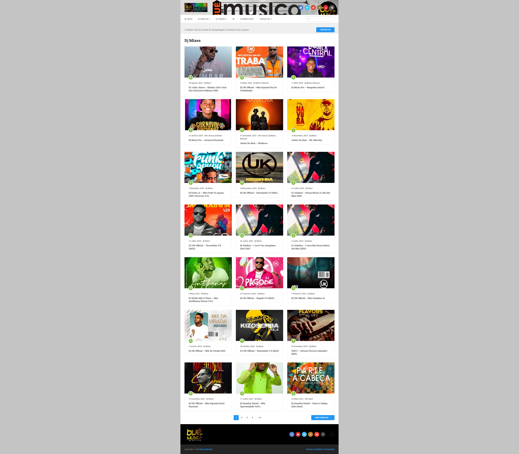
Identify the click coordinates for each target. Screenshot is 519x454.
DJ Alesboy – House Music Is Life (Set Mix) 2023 (310, 194)
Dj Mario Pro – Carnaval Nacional (206, 140)
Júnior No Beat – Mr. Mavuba (306, 140)
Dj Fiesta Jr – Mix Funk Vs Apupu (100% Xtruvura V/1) (206, 194)
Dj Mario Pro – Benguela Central (307, 87)
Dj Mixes (207, 83)
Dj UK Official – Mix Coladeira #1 (308, 298)
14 (260, 417)
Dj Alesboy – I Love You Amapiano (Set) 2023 (258, 247)
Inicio (189, 19)
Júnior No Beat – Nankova (253, 143)
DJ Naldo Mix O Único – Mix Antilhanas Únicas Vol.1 (203, 299)
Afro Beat (309, 399)
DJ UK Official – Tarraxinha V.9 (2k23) (205, 247)
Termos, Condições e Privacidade (320, 449)
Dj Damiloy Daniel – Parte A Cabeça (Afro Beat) (309, 405)
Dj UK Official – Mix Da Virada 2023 (207, 350)
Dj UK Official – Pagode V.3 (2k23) (257, 298)
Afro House (209, 136)
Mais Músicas (322, 417)
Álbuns (221, 19)
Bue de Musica (206, 449)
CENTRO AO (325, 30)
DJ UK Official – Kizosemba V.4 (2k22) (259, 350)
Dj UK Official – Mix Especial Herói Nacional (206, 405)
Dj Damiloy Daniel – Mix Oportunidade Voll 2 (252, 405)
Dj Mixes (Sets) (247, 19)
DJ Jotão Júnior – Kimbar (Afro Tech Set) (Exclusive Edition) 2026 (207, 89)
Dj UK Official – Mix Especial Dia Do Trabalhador (258, 89)
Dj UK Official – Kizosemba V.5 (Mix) (259, 192)
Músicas (204, 19)
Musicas (265, 83)
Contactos (265, 19)
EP (234, 19)
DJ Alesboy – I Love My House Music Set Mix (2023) (310, 247)
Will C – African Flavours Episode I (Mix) (309, 352)
